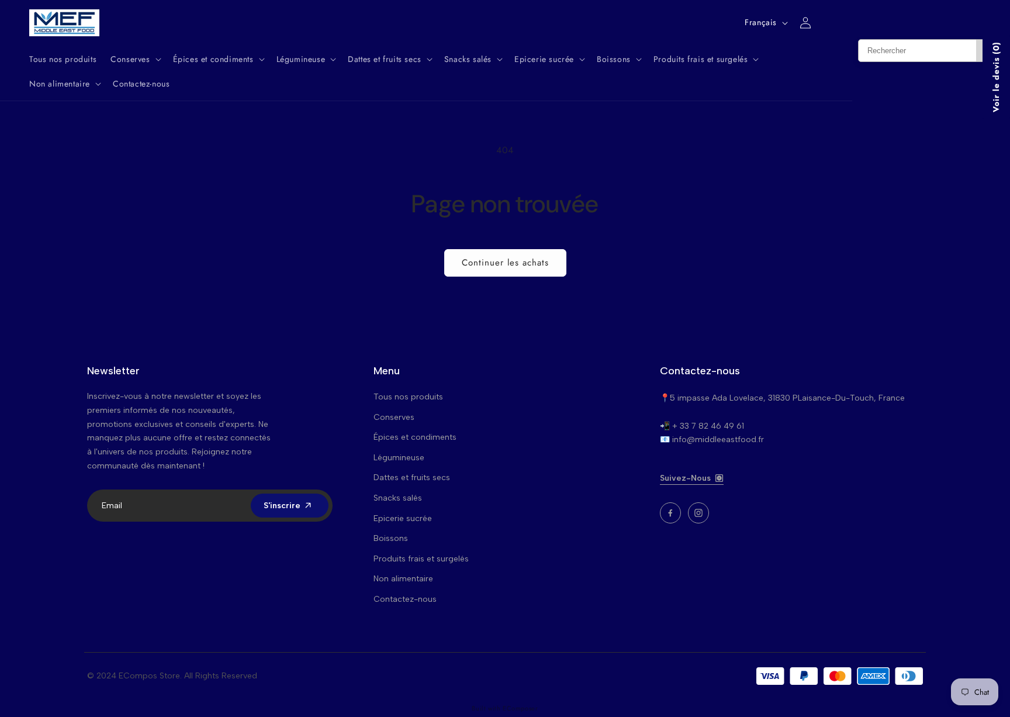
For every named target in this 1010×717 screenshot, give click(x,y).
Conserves (393, 417)
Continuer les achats (505, 262)
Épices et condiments (414, 437)
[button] (134, 59)
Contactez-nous (405, 599)
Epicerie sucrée (402, 518)
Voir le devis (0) (996, 77)
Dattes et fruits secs (411, 477)
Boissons (390, 538)
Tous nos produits (408, 397)
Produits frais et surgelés (421, 559)
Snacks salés (397, 498)
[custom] (670, 512)
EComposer (520, 708)
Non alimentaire (403, 579)
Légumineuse (398, 458)
